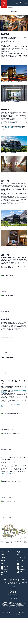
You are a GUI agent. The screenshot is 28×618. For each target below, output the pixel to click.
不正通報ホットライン (5, 557)
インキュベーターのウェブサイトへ (9, 473)
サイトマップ (20, 560)
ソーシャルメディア (21, 557)
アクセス (3, 560)
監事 (18, 554)
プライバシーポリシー (21, 612)
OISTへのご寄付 (5, 551)
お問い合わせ (14, 598)
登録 (14, 587)
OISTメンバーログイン (7, 612)
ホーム (10, 7)
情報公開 (3, 554)
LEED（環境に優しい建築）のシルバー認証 (11, 128)
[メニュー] (26, 3)
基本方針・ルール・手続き (21, 551)
